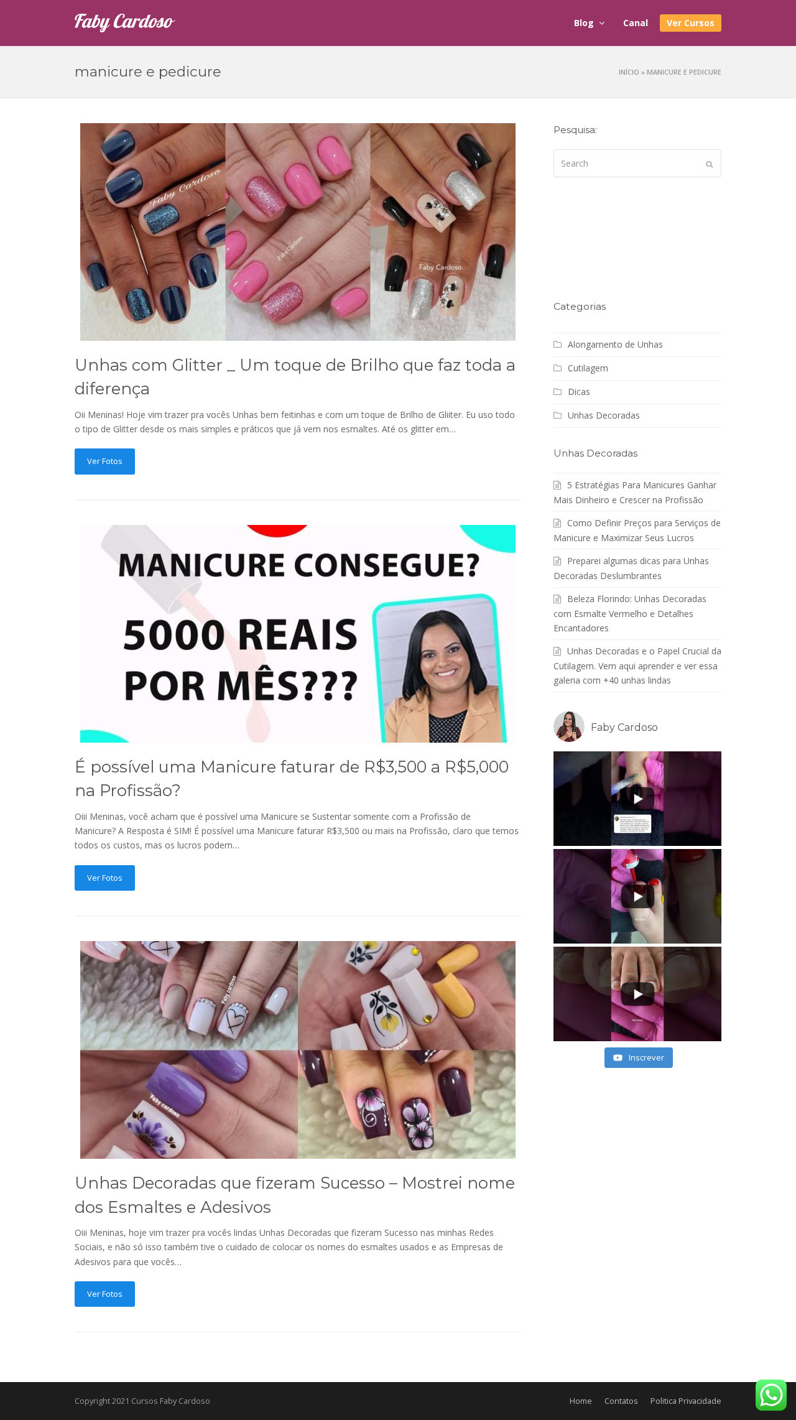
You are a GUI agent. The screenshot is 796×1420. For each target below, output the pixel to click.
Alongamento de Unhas (615, 344)
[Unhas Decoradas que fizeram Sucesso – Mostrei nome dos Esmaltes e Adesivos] (298, 1152)
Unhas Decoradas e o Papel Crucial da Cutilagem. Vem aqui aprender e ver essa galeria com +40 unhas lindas (637, 665)
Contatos (621, 1400)
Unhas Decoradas (604, 415)
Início (629, 72)
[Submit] (709, 163)
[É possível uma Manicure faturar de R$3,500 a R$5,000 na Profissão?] (298, 735)
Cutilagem (588, 368)
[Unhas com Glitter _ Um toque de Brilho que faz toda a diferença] (298, 334)
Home (581, 1400)
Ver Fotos (105, 460)
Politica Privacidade (685, 1400)
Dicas (579, 391)
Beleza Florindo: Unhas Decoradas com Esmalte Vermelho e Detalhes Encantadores (629, 613)
